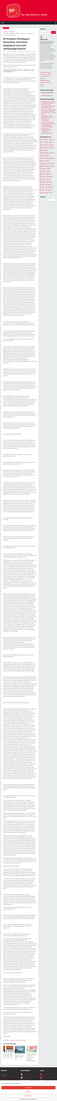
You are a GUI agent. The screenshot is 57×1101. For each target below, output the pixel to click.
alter (42, 155)
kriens (49, 171)
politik (49, 174)
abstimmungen (44, 152)
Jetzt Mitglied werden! (45, 74)
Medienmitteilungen (45, 80)
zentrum (49, 190)
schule (42, 179)
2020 (42, 145)
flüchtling (43, 166)
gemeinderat (51, 166)
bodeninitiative (50, 158)
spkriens (49, 179)
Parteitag (11, 31)
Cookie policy (23, 1099)
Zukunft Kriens (44, 192)
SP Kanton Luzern (46, 1077)
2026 (52, 147)
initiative (43, 171)
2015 (47, 139)
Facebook (25, 1074)
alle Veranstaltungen (46, 95)
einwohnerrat (44, 163)
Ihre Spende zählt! (44, 76)
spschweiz (23, 1040)
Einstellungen (28, 1095)
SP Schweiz (23, 51)
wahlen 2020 (50, 187)
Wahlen (43, 187)
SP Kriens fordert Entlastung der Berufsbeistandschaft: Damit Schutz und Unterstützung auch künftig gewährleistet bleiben (48, 104)
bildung (43, 158)
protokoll (18, 1040)
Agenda (42, 78)
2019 (52, 142)
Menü (2, 22)
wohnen (43, 190)
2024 (47, 147)
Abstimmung (44, 150)
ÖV (51, 192)
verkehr (43, 184)
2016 (52, 139)
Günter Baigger (10, 51)
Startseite (5, 31)
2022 (52, 145)
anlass (47, 155)
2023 (42, 147)
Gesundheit (44, 168)
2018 (47, 142)
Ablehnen (28, 1091)
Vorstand (49, 184)
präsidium (50, 176)
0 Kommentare (32, 51)
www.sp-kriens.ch (5, 1079)
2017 (42, 142)
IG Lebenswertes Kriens (46, 82)
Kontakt (42, 84)
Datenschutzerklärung (31, 1099)
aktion (52, 152)
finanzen (52, 163)
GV (49, 168)
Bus (48, 160)
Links (41, 86)
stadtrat (50, 182)
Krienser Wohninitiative (45, 72)
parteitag (12, 1040)
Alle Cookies (28, 1087)
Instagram (25, 1077)
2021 (47, 145)
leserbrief (43, 174)
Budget (43, 160)
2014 (42, 139)
